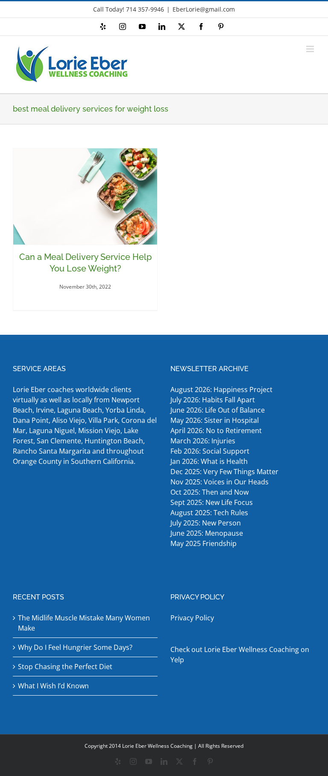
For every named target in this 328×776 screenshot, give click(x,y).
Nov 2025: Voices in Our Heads (219, 482)
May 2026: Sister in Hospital (215, 420)
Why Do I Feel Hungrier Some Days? (75, 647)
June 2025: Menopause (207, 533)
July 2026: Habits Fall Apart (212, 399)
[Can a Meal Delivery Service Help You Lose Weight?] (85, 196)
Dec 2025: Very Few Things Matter (224, 471)
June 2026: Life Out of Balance (217, 410)
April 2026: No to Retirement (217, 430)
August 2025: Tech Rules (209, 512)
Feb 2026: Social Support (209, 451)
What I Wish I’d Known (53, 685)
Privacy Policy (192, 618)
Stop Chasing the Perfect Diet (65, 666)
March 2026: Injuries (202, 441)
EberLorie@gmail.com (204, 9)
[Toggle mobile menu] (310, 48)
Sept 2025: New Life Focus (211, 502)
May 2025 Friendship (203, 543)
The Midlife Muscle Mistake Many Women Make (84, 623)
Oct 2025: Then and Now (209, 492)
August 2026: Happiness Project (221, 389)
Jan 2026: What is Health (209, 461)
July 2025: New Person (205, 523)
